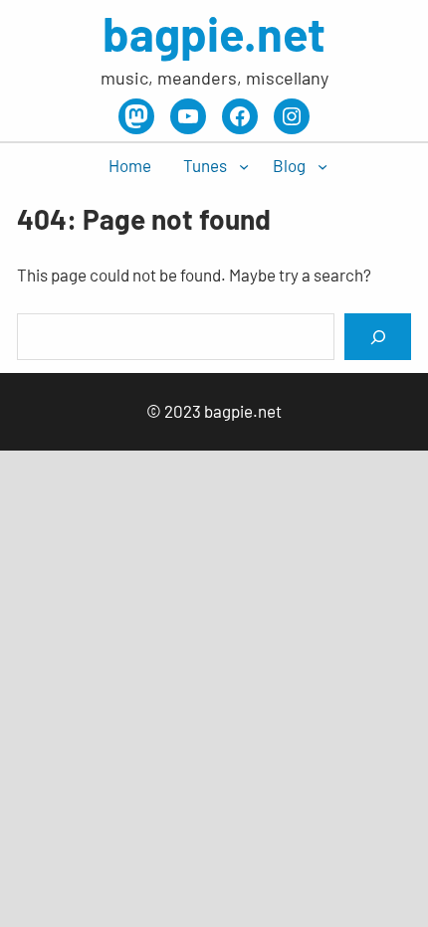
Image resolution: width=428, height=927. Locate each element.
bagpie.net (214, 33)
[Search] (377, 336)
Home (129, 165)
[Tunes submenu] (244, 166)
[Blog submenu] (322, 166)
